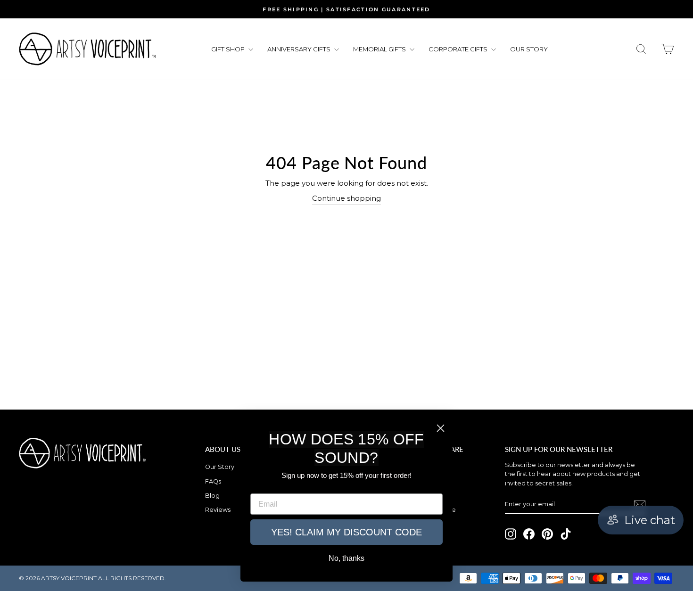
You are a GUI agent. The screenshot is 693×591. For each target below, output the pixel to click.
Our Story (219, 466)
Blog (212, 495)
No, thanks (346, 558)
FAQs (213, 481)
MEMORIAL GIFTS (380, 49)
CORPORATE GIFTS (459, 49)
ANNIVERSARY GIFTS (299, 49)
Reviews (218, 509)
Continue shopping (346, 198)
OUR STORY (529, 49)
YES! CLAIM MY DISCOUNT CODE (346, 532)
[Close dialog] (440, 428)
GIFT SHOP (228, 49)
